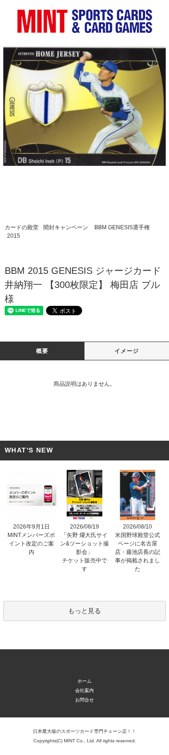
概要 (42, 351)
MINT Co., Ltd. (79, 740)
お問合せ (84, 699)
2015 (13, 236)
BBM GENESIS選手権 (122, 227)
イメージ (127, 351)
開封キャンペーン (65, 227)
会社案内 (84, 690)
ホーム (84, 681)
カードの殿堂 (21, 227)
